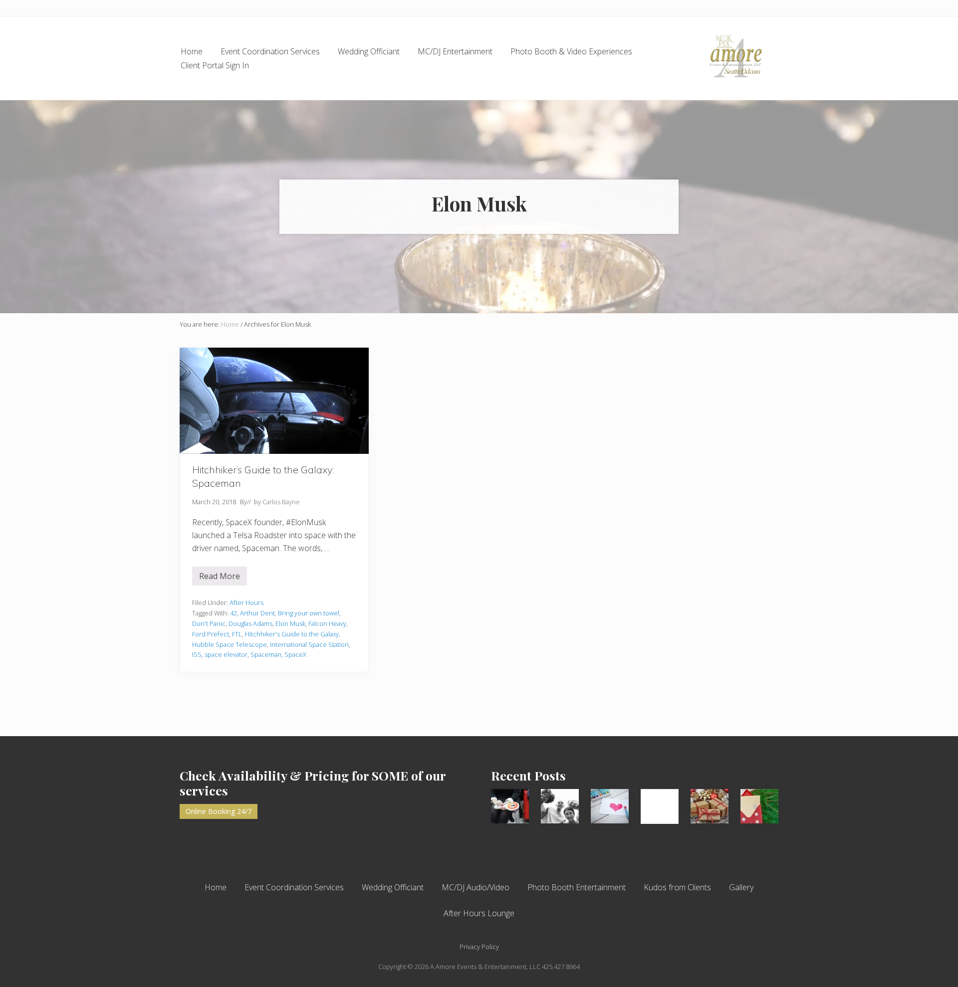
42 (233, 612)
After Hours (246, 602)
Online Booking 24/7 (218, 811)
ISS (197, 654)
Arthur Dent (257, 612)
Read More (223, 578)
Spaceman (265, 654)
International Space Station (309, 644)
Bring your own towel (308, 612)
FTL (237, 633)
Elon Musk (290, 623)
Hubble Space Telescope (229, 644)
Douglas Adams (250, 623)
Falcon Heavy (327, 623)
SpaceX (295, 654)
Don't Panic (209, 623)
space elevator (226, 654)
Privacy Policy (479, 946)
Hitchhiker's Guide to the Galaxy (292, 633)
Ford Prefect (210, 633)
